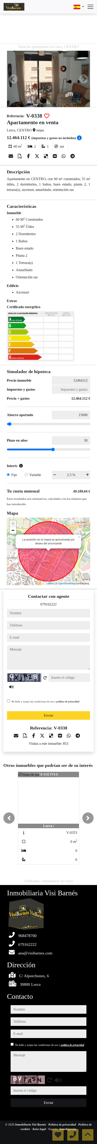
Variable (35, 475)
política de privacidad (67, 701)
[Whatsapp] (64, 156)
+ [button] (13, 523)
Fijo (14, 475)
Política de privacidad (62, 1124)
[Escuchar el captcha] (11, 686)
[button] (9, 818)
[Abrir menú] (90, 7)
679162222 (48, 604)
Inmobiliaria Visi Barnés (31, 1124)
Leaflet (49, 583)
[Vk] (55, 156)
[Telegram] (72, 156)
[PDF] (20, 156)
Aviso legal (39, 1129)
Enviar (48, 715)
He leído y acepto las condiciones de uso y (45, 701)
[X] (37, 156)
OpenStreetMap (66, 583)
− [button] (13, 530)
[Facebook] (29, 156)
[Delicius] (46, 156)
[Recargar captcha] (45, 677)
